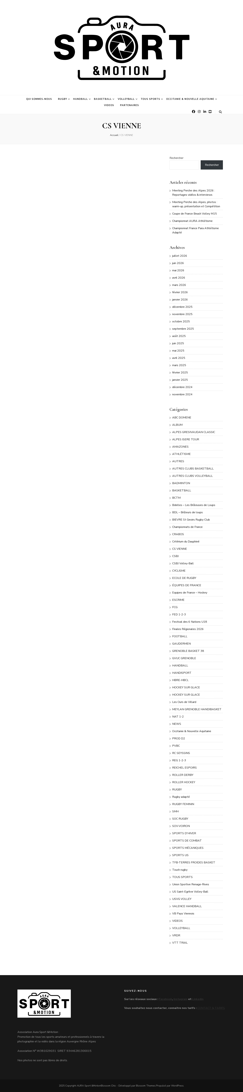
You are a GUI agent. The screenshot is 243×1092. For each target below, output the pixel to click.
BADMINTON (181, 483)
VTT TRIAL (180, 943)
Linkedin (198, 999)
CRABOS (178, 534)
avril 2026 (178, 278)
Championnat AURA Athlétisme (192, 221)
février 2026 (180, 292)
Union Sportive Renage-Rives (190, 884)
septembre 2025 (183, 329)
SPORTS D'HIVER (184, 833)
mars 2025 (179, 365)
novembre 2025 (182, 314)
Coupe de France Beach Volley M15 (194, 214)
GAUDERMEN (181, 644)
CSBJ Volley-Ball (183, 563)
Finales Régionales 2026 (188, 629)
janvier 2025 (180, 380)
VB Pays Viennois (183, 914)
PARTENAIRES (129, 105)
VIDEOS (109, 105)
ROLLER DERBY (182, 775)
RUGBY (62, 99)
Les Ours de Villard (184, 702)
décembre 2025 (182, 307)
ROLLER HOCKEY (183, 782)
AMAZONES (180, 447)
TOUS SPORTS (150, 99)
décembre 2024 (182, 387)
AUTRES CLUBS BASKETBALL (193, 469)
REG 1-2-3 (179, 760)
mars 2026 (179, 285)
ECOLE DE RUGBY (184, 578)
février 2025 (180, 372)
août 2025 (179, 336)
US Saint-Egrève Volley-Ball (190, 892)
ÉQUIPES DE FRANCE (186, 585)
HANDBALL (80, 99)
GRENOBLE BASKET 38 (188, 651)
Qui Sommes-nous (39, 99)
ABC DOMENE (181, 418)
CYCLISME (179, 571)
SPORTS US (180, 855)
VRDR (176, 935)
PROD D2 (178, 738)
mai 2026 (178, 270)
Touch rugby (179, 870)
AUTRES (178, 461)
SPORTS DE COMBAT (187, 841)
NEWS (176, 724)
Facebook (165, 999)
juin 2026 (178, 263)
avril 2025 (178, 358)
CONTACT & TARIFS (211, 1008)
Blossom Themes (145, 1085)
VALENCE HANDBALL (187, 906)
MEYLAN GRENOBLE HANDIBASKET (196, 709)
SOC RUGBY (180, 819)
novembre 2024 (182, 394)
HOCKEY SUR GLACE (186, 687)
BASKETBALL (103, 99)
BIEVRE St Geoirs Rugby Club (191, 520)
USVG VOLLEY (181, 899)
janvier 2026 (180, 300)
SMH (175, 811)
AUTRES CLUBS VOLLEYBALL (192, 476)
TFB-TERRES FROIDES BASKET (193, 862)
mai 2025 (178, 351)
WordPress (177, 1085)
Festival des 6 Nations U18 (189, 622)
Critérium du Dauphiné (185, 542)
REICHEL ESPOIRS (184, 768)
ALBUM (177, 425)
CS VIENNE (179, 549)
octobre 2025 (181, 321)
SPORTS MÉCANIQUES (188, 848)
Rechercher (176, 158)
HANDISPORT (181, 673)
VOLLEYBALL (126, 99)
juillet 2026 (179, 256)
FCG (175, 607)
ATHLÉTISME (181, 454)
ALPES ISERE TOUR (185, 439)
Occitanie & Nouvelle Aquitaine (190, 99)
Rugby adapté (181, 797)
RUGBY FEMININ (183, 804)
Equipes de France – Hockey (189, 593)
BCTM (176, 498)
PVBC (176, 746)
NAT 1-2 (178, 717)
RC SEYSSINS (181, 753)
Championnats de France (187, 527)
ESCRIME (178, 600)
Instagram (180, 999)
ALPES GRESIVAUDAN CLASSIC (193, 432)
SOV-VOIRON (181, 826)
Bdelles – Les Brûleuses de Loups (193, 505)
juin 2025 (178, 343)
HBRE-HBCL (180, 680)
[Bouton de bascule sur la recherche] (220, 112)
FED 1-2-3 (179, 614)
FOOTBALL (179, 636)
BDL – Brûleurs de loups (187, 512)
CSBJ (175, 556)
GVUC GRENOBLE (184, 658)
